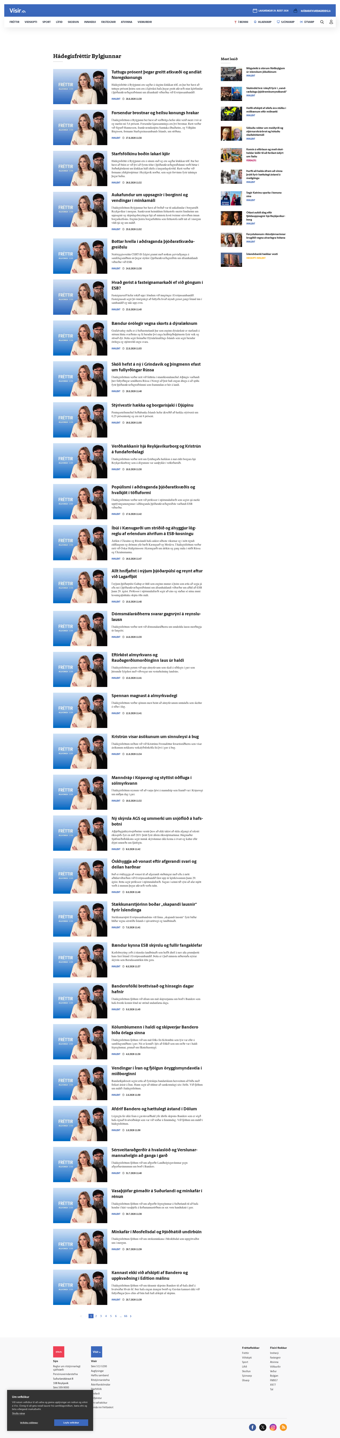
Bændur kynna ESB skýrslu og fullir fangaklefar (157, 946)
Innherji (274, 1353)
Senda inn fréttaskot (102, 1407)
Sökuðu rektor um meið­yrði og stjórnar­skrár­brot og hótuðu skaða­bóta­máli (264, 132)
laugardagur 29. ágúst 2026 (273, 11)
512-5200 (101, 1366)
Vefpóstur (96, 1398)
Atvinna (274, 1362)
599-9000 (63, 1387)
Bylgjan (274, 1376)
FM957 (274, 1380)
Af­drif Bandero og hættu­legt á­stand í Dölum (154, 1109)
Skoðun (246, 1371)
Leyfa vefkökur (71, 1422)
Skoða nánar (18, 1413)
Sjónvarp (247, 1376)
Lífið (244, 1367)
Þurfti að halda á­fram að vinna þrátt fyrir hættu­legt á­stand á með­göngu (264, 175)
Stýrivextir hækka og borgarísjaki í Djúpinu (152, 405)
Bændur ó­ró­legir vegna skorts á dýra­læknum (154, 324)
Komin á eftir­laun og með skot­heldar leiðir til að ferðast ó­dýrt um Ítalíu (264, 153)
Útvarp (245, 1380)
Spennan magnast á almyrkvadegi (144, 696)
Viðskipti (247, 1358)
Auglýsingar (97, 1371)
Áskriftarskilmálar (100, 1385)
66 (125, 1316)
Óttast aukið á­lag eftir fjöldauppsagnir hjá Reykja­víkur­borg (265, 216)
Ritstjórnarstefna (100, 1380)
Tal (271, 1389)
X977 (273, 1385)
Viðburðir (275, 1367)
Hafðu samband (100, 1375)
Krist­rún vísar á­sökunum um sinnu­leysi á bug (155, 737)
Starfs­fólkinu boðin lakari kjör (141, 154)
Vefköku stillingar (29, 1422)
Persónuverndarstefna (65, 1374)
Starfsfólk (96, 1389)
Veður (273, 1371)
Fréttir (245, 1353)
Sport (245, 1362)
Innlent (116, 99)
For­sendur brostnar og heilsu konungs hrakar (155, 113)
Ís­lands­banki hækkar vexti (262, 254)
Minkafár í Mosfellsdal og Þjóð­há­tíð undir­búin (157, 1232)
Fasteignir (275, 1358)
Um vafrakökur (99, 1403)
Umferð (95, 1394)
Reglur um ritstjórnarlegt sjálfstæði (66, 1368)
